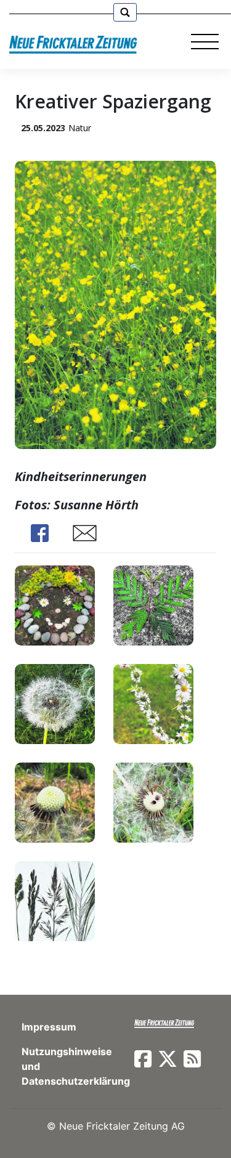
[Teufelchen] (153, 801)
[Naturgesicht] (55, 604)
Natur (79, 128)
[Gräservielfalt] (55, 899)
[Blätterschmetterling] (153, 604)
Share (39, 533)
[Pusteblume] (55, 702)
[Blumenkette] (153, 702)
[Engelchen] (55, 801)
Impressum (49, 1027)
